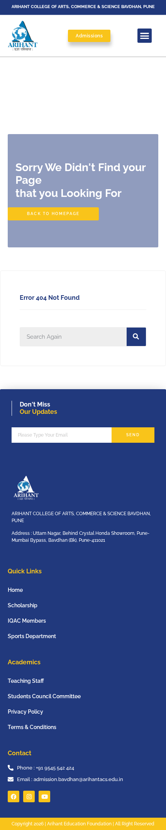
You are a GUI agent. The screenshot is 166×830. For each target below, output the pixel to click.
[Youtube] (44, 796)
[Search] (136, 337)
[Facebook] (13, 796)
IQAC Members (27, 621)
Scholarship (22, 605)
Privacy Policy (25, 712)
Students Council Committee (44, 696)
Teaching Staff (26, 681)
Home (15, 590)
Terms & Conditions (32, 727)
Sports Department (32, 636)
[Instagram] (29, 796)
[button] (144, 36)
